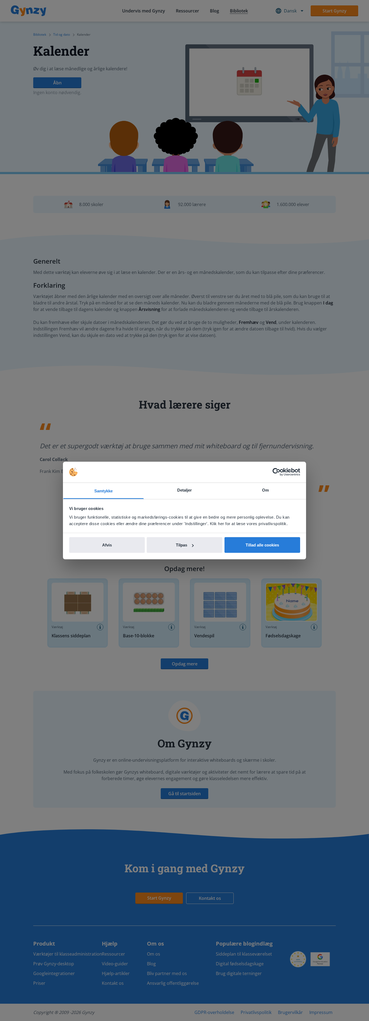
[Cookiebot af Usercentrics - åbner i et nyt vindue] (276, 472)
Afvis (107, 545)
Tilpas (181, 545)
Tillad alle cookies (262, 545)
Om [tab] (265, 490)
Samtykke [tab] (103, 490)
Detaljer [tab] (184, 490)
